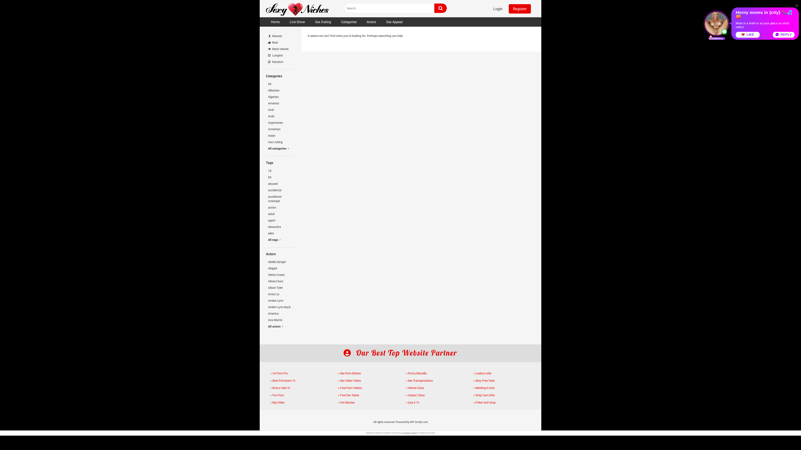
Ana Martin (275, 320)
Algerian (273, 97)
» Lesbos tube (482, 373)
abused (273, 183)
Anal (271, 109)
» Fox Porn (277, 395)
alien (271, 233)
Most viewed (280, 49)
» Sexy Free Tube (484, 380)
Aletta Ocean (276, 274)
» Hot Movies (346, 402)
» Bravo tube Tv (280, 388)
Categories (349, 22)
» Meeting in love (484, 388)
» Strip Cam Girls (484, 395)
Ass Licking (275, 142)
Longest (277, 55)
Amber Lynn (275, 300)
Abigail (272, 268)
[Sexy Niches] (297, 8)
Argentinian (275, 122)
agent (272, 220)
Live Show (297, 22)
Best (275, 42)
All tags (273, 239)
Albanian (274, 90)
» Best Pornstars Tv (283, 380)
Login (498, 9)
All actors (274, 326)
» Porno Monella (416, 373)
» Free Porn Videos (350, 388)
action (272, 207)
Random (277, 62)
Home (275, 22)
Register (520, 9)
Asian (271, 135)
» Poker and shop (484, 402)
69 (269, 84)
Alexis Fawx (275, 281)
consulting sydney (409, 433)
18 (269, 170)
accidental (274, 190)
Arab (271, 116)
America (273, 313)
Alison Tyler (275, 287)
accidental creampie (274, 199)
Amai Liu (273, 294)
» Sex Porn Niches (349, 373)
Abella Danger (277, 262)
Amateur (273, 103)
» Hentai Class (415, 388)
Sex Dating (323, 22)
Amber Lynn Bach (279, 307)
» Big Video (277, 402)
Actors (371, 22)
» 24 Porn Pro (279, 373)
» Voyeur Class (415, 395)
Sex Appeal (394, 22)
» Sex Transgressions (419, 380)
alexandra (274, 227)
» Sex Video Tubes (349, 380)
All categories (277, 148)
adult (271, 214)
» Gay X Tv (412, 402)
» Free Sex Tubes (348, 395)
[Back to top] (787, 437)
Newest (277, 36)
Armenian (274, 129)
